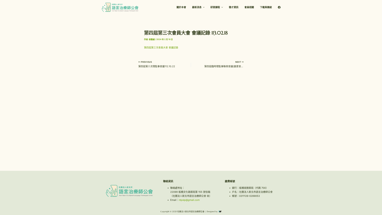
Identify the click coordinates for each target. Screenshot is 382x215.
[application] (203, 7)
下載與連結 (266, 7)
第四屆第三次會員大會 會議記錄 (161, 47)
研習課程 (215, 7)
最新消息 (197, 7)
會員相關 (249, 7)
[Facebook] (279, 7)
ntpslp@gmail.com (189, 199)
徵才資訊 (233, 7)
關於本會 (181, 7)
